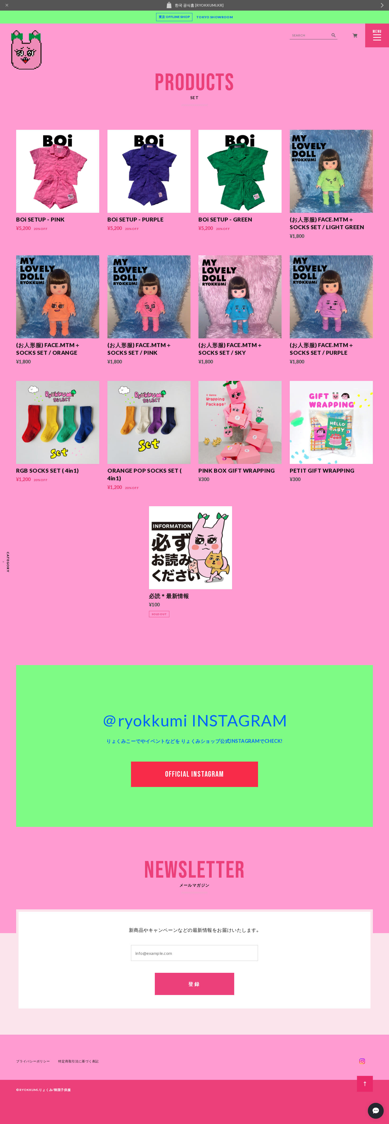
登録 (194, 984)
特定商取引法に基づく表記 (78, 1061)
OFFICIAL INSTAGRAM (194, 774)
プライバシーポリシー (33, 1061)
